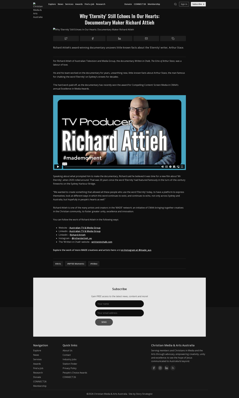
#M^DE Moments (75, 263)
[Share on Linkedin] (119, 38)
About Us (67, 350)
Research (100, 4)
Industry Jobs (69, 359)
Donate (128, 4)
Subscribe (197, 4)
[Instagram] (160, 368)
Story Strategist (144, 393)
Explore (52, 4)
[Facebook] (153, 368)
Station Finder (70, 363)
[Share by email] (146, 38)
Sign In (184, 4)
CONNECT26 (140, 4)
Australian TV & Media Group (85, 231)
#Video (93, 263)
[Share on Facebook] (93, 38)
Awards (79, 4)
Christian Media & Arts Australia (110, 393)
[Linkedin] (166, 368)
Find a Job (89, 4)
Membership (154, 4)
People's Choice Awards (75, 372)
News (60, 4)
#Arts (58, 263)
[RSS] (173, 368)
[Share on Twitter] (66, 38)
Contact (67, 354)
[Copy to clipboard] (173, 38)
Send (104, 322)
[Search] (176, 4)
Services (69, 4)
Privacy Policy (69, 368)
